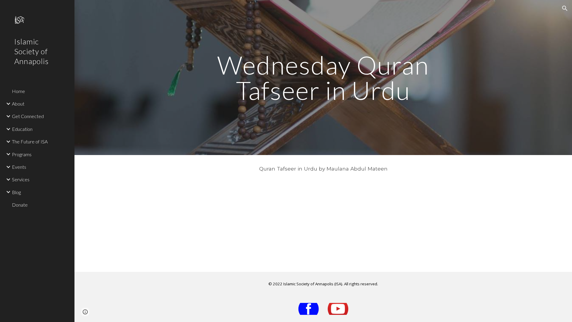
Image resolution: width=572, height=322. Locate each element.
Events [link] (19, 167)
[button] (565, 8)
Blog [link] (16, 192)
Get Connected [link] (28, 116)
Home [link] (18, 91)
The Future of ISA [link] (30, 141)
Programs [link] (22, 154)
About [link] (18, 103)
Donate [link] (20, 205)
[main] (323, 78)
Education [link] (22, 129)
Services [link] (20, 179)
